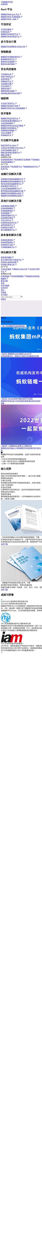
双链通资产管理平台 (9, 186)
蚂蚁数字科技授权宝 (9, 128)
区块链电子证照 (7, 245)
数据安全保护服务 (8, 64)
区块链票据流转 (7, 242)
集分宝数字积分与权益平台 (11, 260)
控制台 (3, 299)
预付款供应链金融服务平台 (11, 184)
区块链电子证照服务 (23, 159)
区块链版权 (5, 213)
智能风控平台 (6, 81)
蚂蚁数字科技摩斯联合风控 (11, 193)
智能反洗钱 (5, 88)
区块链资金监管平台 (9, 223)
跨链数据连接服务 (8, 130)
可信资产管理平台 (8, 103)
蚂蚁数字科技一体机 (9, 19)
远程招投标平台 (7, 225)
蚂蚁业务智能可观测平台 (10, 152)
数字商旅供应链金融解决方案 (12, 191)
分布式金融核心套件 (9, 150)
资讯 (2, 290)
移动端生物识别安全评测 (10, 93)
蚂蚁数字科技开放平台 (10, 118)
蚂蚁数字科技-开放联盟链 (11, 17)
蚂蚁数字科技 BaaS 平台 (10, 14)
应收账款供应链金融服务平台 (12, 179)
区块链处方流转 (7, 227)
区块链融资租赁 (7, 211)
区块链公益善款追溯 (9, 262)
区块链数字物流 (7, 218)
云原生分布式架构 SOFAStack (12, 148)
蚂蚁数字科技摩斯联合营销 (11, 196)
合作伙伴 (4, 288)
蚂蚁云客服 (5, 155)
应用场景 (4, 4)
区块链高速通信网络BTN (10, 121)
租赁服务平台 (17, 167)
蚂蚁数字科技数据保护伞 (10, 57)
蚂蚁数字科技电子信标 (10, 106)
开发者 (3, 292)
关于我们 (4, 294)
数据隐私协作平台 (8, 59)
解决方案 (4, 281)
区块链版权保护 (7, 159)
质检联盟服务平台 (8, 215)
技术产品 (4, 169)
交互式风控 (5, 86)
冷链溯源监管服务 (8, 206)
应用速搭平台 (6, 135)
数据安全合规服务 (8, 61)
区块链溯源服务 (7, 208)
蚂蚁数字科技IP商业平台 (10, 36)
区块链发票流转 (7, 240)
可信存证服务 (6, 29)
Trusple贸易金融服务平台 (10, 188)
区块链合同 (5, 32)
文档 (2, 283)
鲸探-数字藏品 (6, 257)
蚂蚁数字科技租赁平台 (10, 34)
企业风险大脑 (6, 84)
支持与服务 (5, 285)
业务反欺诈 (5, 79)
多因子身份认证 (7, 76)
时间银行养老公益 (8, 264)
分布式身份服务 (7, 123)
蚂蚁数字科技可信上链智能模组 (13, 108)
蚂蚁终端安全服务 (8, 91)
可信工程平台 (6, 220)
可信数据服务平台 (8, 247)
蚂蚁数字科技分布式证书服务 (12, 126)
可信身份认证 (6, 74)
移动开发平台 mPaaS (9, 145)
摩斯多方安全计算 (20, 269)
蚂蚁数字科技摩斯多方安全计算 (13, 47)
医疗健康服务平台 (8, 230)
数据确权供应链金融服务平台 (12, 181)
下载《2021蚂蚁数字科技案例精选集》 (14, 326)
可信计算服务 (6, 133)
